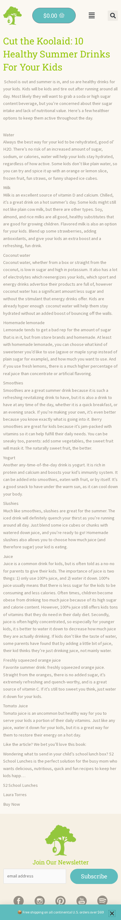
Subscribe (94, 876)
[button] (91, 15)
